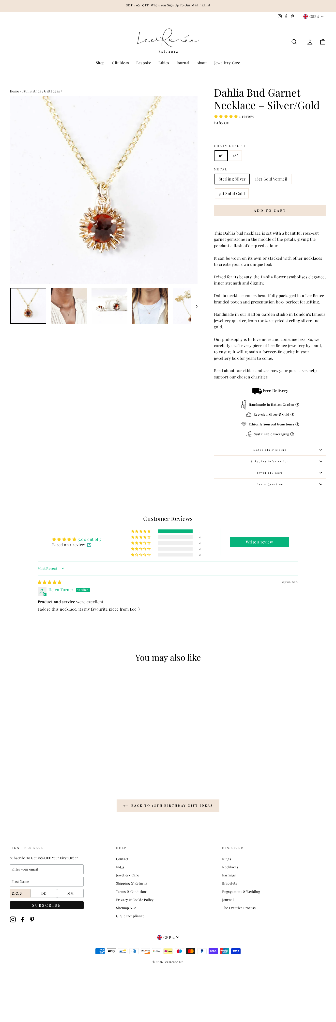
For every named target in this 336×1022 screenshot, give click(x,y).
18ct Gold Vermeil (271, 178)
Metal (221, 169)
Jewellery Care (227, 62)
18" (235, 155)
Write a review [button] (259, 541)
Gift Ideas (120, 62)
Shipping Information (270, 461)
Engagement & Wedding (241, 891)
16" (221, 155)
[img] (50, 582)
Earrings (229, 875)
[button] (226, 116)
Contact (122, 859)
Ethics (163, 62)
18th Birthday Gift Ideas (41, 91)
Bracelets (229, 883)
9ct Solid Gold (232, 193)
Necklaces (230, 867)
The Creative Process (239, 907)
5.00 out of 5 (89, 539)
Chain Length (230, 146)
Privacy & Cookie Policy (135, 899)
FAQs (120, 867)
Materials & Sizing (270, 449)
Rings (226, 859)
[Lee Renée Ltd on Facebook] (22, 920)
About (202, 62)
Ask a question (270, 484)
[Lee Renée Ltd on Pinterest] (32, 920)
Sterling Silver (232, 178)
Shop (100, 62)
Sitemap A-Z (126, 907)
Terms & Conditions (132, 891)
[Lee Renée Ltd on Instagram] (13, 920)
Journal (183, 62)
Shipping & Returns (131, 883)
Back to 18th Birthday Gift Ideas (171, 805)
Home (14, 91)
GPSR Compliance (130, 916)
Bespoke (143, 62)
